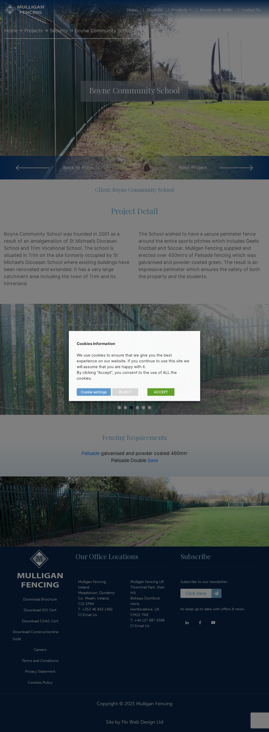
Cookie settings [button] (94, 392)
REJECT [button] (125, 392)
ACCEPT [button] (161, 392)
